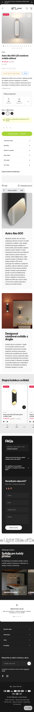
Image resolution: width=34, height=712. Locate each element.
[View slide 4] (20, 617)
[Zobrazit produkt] (24, 407)
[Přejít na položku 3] (10, 46)
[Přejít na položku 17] (17, 48)
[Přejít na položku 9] (20, 46)
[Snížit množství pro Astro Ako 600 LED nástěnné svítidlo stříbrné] (3, 128)
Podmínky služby (7, 702)
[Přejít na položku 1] (5, 46)
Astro (3, 52)
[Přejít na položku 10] (22, 46)
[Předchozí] (2, 2)
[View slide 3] (18, 617)
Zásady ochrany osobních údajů (22, 699)
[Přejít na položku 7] (18, 46)
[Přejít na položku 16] (15, 48)
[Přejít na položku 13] (28, 46)
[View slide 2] (16, 617)
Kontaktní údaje (26, 702)
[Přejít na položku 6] (16, 46)
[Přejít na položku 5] (14, 46)
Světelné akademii (12, 448)
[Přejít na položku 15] (13, 48)
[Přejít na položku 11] (24, 46)
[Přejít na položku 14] (31, 46)
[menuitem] (4, 190)
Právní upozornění (17, 704)
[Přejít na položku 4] (12, 46)
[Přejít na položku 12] (26, 46)
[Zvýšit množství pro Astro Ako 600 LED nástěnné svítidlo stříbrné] (10, 128)
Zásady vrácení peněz (9, 699)
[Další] (31, 2)
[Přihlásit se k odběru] (29, 663)
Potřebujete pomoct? (26, 185)
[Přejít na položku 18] (19, 48)
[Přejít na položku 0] (3, 46)
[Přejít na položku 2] (8, 46)
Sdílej (5, 185)
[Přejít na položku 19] (21, 48)
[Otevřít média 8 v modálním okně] (29, 15)
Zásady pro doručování (17, 702)
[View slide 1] (14, 617)
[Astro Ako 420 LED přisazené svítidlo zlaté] (14, 397)
